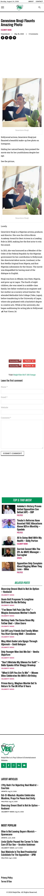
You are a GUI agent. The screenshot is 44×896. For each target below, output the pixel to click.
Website (4, 407)
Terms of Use (6, 881)
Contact (39, 1)
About (31, 1)
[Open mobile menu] (2, 7)
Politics (20, 515)
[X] (6, 37)
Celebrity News (6, 30)
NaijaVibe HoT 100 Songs (24, 374)
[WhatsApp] (10, 37)
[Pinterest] (14, 37)
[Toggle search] (39, 7)
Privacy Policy (7, 877)
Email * (4, 397)
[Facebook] (2, 37)
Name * (4, 387)
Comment (6, 417)
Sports (19, 558)
